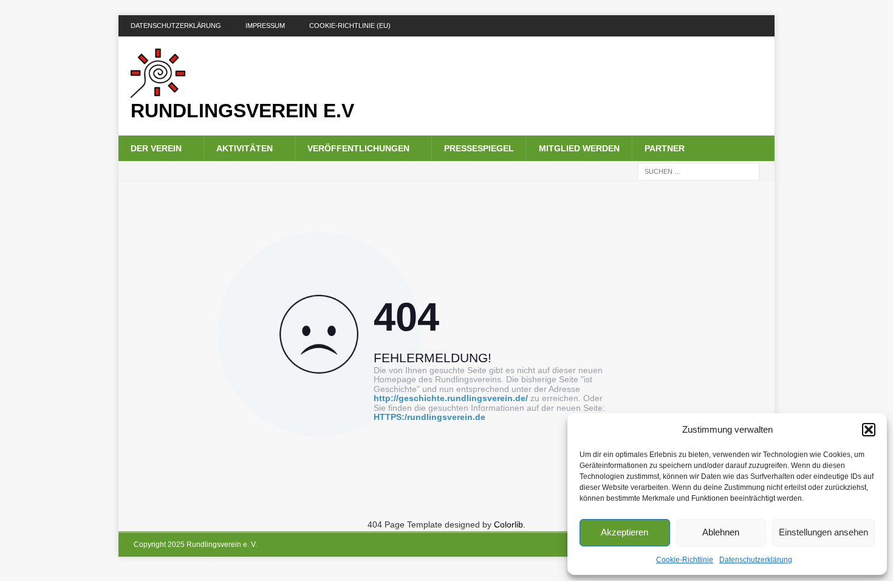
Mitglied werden (579, 148)
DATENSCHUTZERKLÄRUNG (176, 25)
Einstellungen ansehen (823, 532)
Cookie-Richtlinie (684, 559)
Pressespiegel (479, 148)
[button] (869, 430)
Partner (665, 148)
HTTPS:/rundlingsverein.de (429, 417)
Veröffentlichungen (358, 148)
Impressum (265, 25)
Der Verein (156, 148)
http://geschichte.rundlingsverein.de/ (451, 398)
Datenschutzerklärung (755, 559)
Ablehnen (720, 532)
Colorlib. (509, 524)
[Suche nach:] (698, 171)
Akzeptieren (624, 532)
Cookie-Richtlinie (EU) (350, 25)
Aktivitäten (244, 148)
